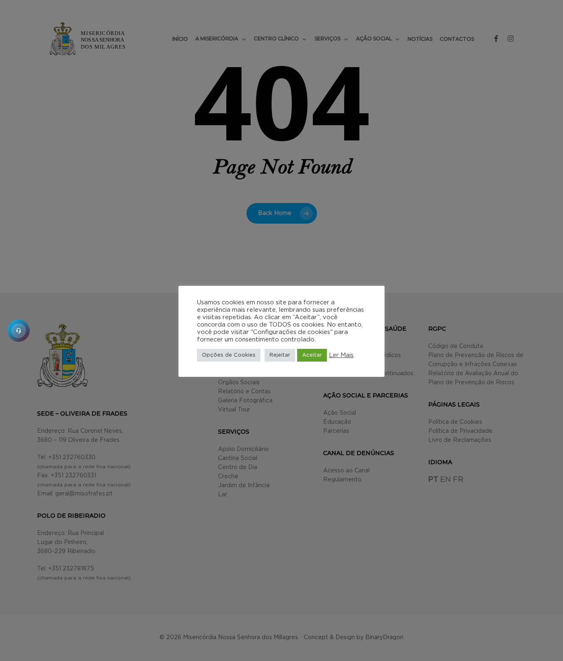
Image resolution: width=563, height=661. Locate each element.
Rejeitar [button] (280, 355)
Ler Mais (341, 355)
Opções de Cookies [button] (229, 355)
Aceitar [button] (312, 355)
